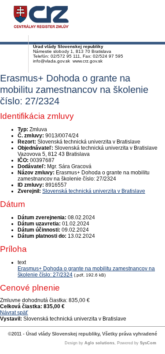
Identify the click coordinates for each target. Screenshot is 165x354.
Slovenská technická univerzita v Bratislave (93, 191)
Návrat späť (14, 313)
